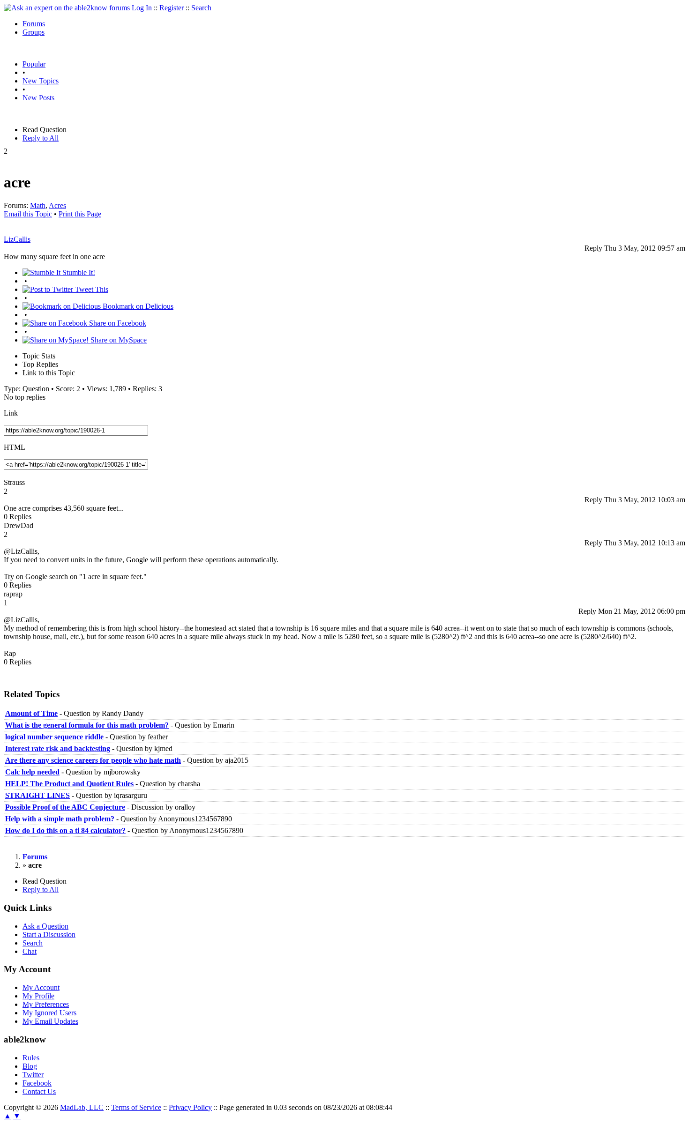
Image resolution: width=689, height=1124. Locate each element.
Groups (33, 32)
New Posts (38, 98)
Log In (142, 8)
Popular (33, 64)
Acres (57, 205)
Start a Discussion (48, 934)
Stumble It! (77, 272)
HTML (14, 447)
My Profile (38, 996)
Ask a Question (45, 926)
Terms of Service (136, 1107)
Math (37, 205)
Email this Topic (28, 214)
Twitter (33, 1075)
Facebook (37, 1083)
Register (171, 8)
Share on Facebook (116, 323)
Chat (29, 951)
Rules (30, 1058)
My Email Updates (50, 1021)
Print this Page (80, 214)
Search (201, 8)
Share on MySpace (118, 340)
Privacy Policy (190, 1107)
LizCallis (17, 239)
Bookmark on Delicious (137, 306)
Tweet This (90, 289)
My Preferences (45, 1004)
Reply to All (40, 138)
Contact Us (39, 1091)
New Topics (40, 81)
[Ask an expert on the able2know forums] (67, 8)
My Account (41, 987)
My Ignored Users (49, 1013)
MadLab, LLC (82, 1107)
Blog (29, 1066)
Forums (33, 24)
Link (11, 413)
